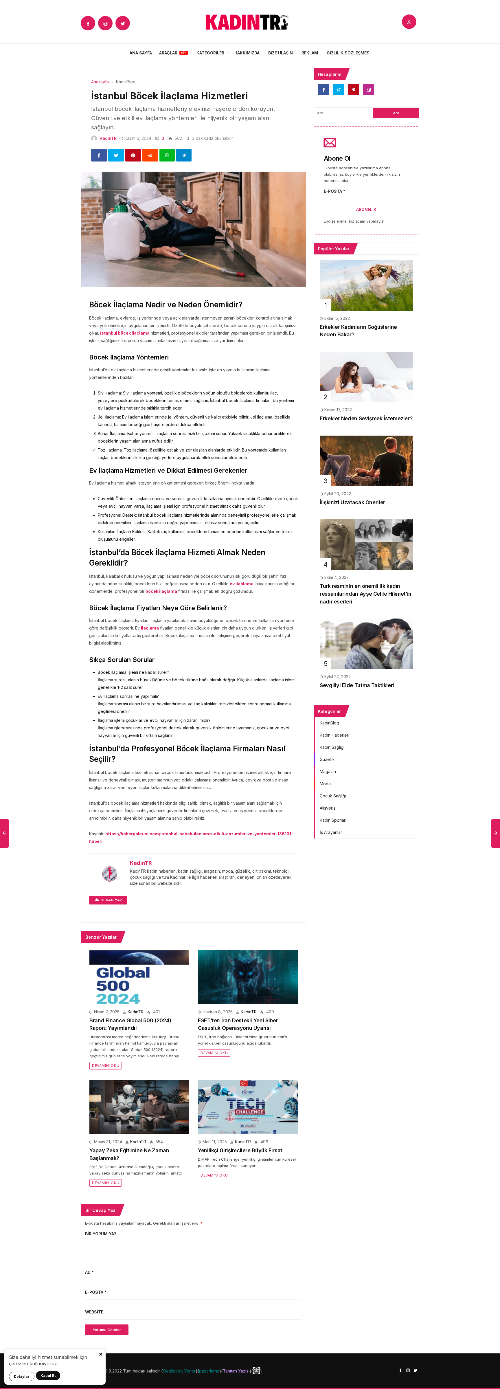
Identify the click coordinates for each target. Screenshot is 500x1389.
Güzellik (327, 759)
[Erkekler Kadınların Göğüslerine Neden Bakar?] (366, 284)
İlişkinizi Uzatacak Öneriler (352, 502)
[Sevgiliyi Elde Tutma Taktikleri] (366, 643)
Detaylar (22, 1376)
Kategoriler (210, 52)
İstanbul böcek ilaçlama (125, 333)
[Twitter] (122, 23)
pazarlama (209, 1371)
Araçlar (168, 52)
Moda (325, 783)
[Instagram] (105, 23)
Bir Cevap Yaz (108, 900)
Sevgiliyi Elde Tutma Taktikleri (357, 685)
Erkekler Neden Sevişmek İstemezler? (366, 418)
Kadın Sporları (333, 820)
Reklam (310, 52)
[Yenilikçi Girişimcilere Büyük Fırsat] (248, 1106)
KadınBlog (329, 722)
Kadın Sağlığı (332, 747)
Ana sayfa (141, 52)
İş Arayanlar (331, 832)
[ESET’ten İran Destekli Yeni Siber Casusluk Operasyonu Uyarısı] (248, 976)
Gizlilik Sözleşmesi (349, 52)
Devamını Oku (105, 1065)
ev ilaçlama (241, 583)
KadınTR (108, 138)
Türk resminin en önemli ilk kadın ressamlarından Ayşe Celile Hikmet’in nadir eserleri (365, 593)
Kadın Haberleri (334, 735)
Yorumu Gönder (107, 1329)
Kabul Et (48, 1375)
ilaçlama (150, 627)
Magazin (328, 771)
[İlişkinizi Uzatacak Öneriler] (366, 460)
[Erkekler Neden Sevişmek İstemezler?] (366, 376)
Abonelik (366, 209)
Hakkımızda (247, 52)
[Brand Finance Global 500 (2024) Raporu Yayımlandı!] (139, 976)
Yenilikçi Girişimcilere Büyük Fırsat (240, 1150)
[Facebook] (88, 23)
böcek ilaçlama (161, 591)
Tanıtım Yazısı (236, 1371)
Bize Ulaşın (280, 52)
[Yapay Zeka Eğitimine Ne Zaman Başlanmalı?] (139, 1106)
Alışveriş (327, 807)
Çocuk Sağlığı (333, 795)
